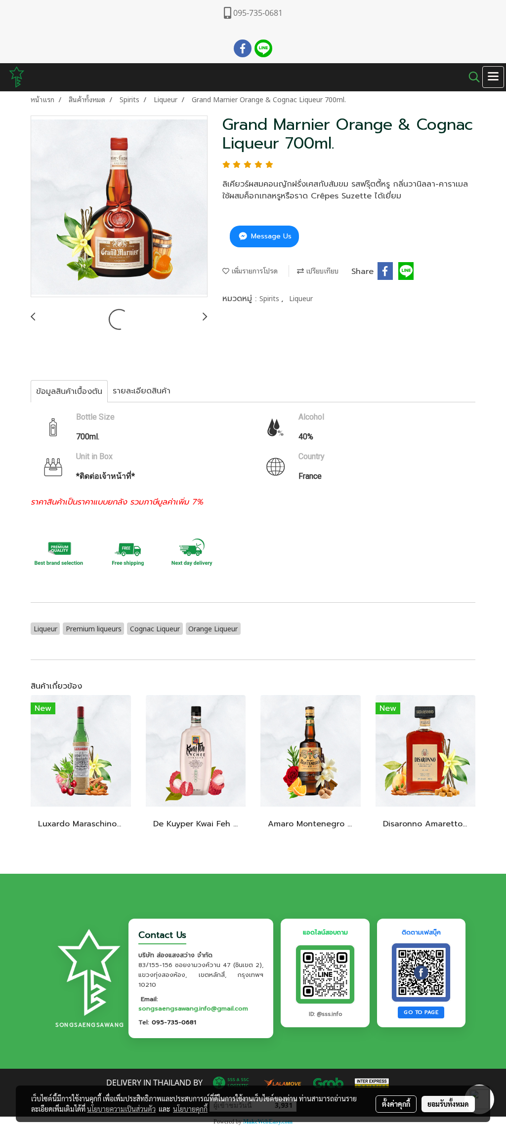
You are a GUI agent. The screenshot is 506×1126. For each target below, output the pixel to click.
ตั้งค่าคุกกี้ (396, 1103)
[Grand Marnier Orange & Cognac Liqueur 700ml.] (119, 207)
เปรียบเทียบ (321, 270)
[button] (471, 77)
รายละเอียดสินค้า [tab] (141, 391)
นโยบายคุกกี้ (190, 1108)
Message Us (270, 236)
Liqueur (301, 298)
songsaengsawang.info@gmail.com (193, 1008)
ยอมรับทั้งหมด (448, 1103)
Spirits (270, 298)
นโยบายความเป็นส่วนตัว (121, 1108)
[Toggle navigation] (493, 77)
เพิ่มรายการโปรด (253, 270)
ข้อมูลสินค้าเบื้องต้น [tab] (69, 391)
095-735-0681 (174, 1022)
